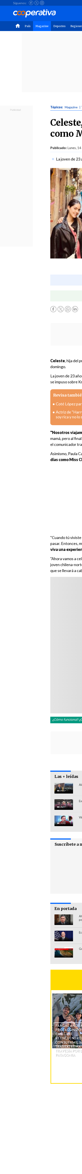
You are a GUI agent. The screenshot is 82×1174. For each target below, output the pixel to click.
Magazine (42, 26)
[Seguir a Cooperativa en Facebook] (31, 3)
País (28, 26)
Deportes (59, 26)
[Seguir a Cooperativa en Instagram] (42, 3)
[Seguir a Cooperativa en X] (36, 3)
